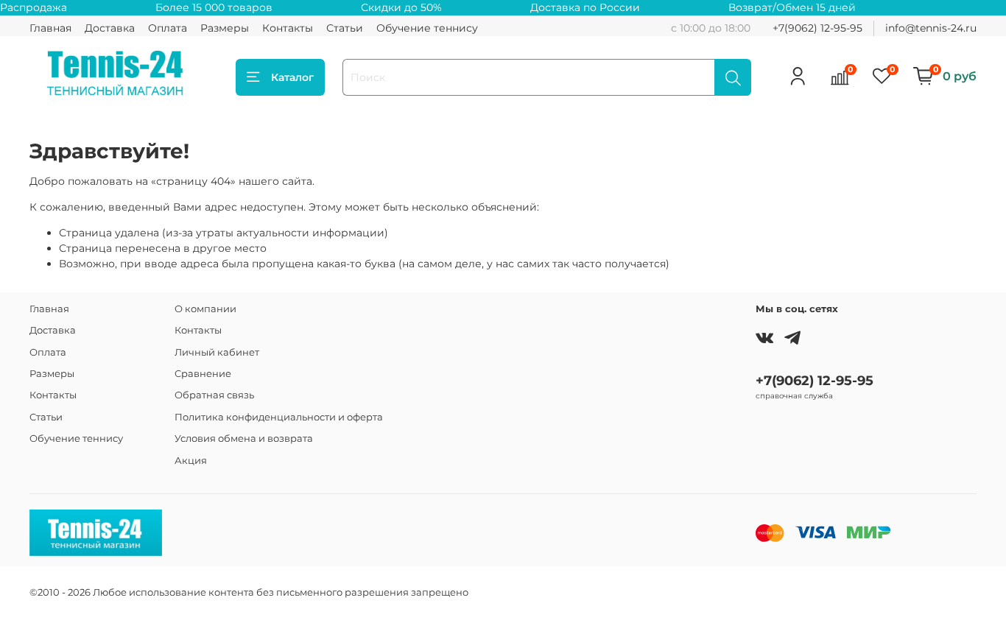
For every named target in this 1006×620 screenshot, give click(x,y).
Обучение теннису (427, 28)
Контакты (287, 28)
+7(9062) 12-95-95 (817, 28)
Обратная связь (214, 395)
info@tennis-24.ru (931, 28)
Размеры (224, 28)
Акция (191, 460)
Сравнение (203, 373)
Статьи (344, 28)
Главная (50, 28)
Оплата (167, 28)
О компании (205, 308)
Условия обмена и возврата (244, 438)
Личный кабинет (217, 352)
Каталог (292, 77)
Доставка (110, 28)
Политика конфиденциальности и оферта (279, 417)
